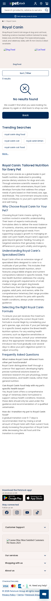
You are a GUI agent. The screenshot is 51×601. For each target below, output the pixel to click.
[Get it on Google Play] (12, 498)
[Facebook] (6, 512)
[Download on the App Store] (34, 498)
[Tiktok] (37, 512)
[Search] (46, 10)
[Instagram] (17, 512)
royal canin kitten (34, 140)
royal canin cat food (15, 147)
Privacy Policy (9, 594)
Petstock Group (33, 594)
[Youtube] (27, 512)
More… (5, 153)
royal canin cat (12, 140)
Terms (20, 594)
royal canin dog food (15, 134)
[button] (25, 527)
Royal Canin (11, 21)
